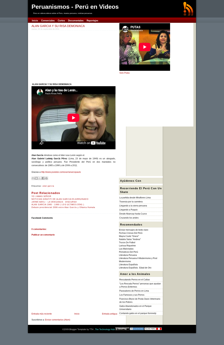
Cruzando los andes (129, 218)
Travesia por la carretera (131, 201)
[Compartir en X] (39, 178)
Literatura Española (128, 264)
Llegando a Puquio (128, 210)
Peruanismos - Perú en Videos (75, 6)
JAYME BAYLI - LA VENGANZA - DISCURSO (54, 202)
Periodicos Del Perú (128, 252)
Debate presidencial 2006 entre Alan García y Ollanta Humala (63, 207)
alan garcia (48, 186)
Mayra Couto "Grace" (129, 236)
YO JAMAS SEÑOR (41, 196)
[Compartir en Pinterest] (46, 178)
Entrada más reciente (41, 314)
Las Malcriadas (126, 249)
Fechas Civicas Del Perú (130, 233)
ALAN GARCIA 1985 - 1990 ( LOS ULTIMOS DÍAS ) (57, 204)
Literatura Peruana (128, 255)
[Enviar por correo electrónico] (33, 178)
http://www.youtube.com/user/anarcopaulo (61, 172)
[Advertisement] (60, 55)
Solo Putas (124, 73)
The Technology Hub (105, 329)
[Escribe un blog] (36, 178)
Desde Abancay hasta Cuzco (133, 214)
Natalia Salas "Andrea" (130, 239)
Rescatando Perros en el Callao (134, 279)
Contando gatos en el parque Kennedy (137, 313)
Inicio (76, 314)
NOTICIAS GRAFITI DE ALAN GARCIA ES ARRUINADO (60, 199)
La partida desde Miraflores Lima (135, 197)
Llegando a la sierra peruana (133, 205)
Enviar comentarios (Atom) (57, 320)
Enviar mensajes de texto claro (133, 230)
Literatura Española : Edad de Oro (135, 268)
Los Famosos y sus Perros (131, 295)
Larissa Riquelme (127, 245)
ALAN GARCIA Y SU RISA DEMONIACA (58, 26)
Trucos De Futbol (127, 242)
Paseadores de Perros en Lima (134, 291)
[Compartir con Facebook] (43, 178)
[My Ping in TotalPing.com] (122, 329)
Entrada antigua (109, 314)
